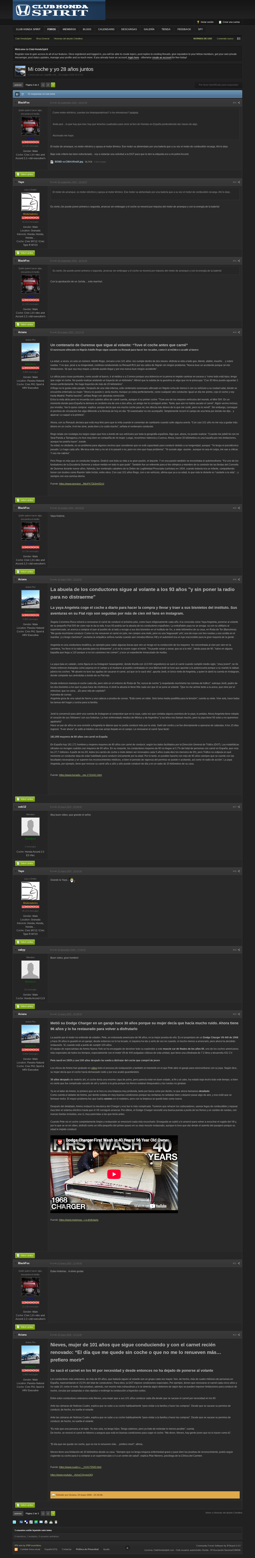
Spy (200, 29)
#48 (235, 871)
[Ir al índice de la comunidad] (59, 10)
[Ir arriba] (127, 1547)
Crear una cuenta (231, 22)
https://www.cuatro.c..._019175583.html (80, 1467)
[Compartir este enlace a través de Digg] (21, 1522)
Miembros (69, 29)
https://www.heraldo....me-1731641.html (80, 775)
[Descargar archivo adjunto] (52, 161)
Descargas (129, 29)
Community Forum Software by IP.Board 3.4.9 (218, 1545)
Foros (51, 29)
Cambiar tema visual (30, 1549)
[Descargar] (51, 1522)
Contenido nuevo (225, 38)
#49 (235, 950)
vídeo (94, 1068)
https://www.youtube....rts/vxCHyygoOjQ (71, 1475)
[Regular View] (17, 94)
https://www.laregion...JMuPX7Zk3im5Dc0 (81, 483)
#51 (235, 1263)
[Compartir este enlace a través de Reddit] (31, 1522)
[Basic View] (23, 94)
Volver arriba (26, 174)
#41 (235, 102)
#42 (235, 182)
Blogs (87, 29)
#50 (235, 1014)
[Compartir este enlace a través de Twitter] (14, 1522)
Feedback (184, 29)
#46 (235, 579)
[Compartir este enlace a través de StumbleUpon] (36, 1522)
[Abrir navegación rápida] (239, 38)
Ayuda (106, 1549)
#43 (235, 261)
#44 (235, 332)
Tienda (166, 29)
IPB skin (19, 1545)
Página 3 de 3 (32, 85)
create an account (162, 57)
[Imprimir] (46, 1522)
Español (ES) (51, 1549)
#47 (235, 807)
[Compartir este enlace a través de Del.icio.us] (26, 1522)
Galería (149, 29)
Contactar (67, 1549)
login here (133, 57)
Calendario (106, 29)
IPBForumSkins (33, 1545)
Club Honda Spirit (28, 29)
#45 (235, 508)
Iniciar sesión (207, 22)
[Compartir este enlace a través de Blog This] (56, 1522)
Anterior (18, 85)
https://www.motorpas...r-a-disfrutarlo (78, 1220)
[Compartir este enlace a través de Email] (41, 1522)
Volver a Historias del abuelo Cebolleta (223, 1512)
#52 (235, 1335)
